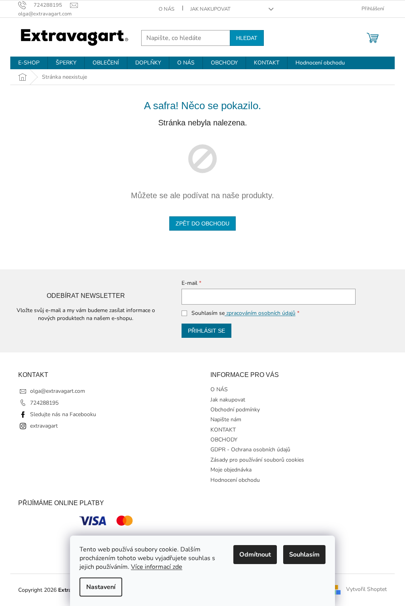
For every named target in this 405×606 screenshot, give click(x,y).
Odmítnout (255, 554)
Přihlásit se (206, 331)
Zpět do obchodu (202, 223)
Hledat (246, 38)
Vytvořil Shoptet (366, 589)
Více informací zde (156, 566)
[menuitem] (28, 63)
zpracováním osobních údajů (260, 313)
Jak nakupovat (210, 9)
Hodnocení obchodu (235, 480)
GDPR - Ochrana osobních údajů (250, 449)
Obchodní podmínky (235, 409)
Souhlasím (304, 554)
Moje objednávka (231, 469)
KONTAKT (223, 430)
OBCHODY (223, 439)
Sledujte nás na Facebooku (63, 414)
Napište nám (225, 419)
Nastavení (100, 587)
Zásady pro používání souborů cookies (257, 460)
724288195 (44, 403)
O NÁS (166, 9)
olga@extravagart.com (57, 391)
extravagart (44, 426)
